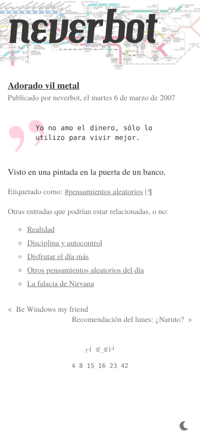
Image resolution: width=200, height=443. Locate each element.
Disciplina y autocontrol (64, 243)
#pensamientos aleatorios (104, 191)
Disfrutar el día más (58, 256)
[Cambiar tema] (183, 426)
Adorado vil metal (44, 85)
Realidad (40, 229)
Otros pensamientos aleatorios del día (85, 270)
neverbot (82, 27)
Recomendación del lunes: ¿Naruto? (128, 319)
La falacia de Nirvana (60, 283)
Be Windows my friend (52, 309)
